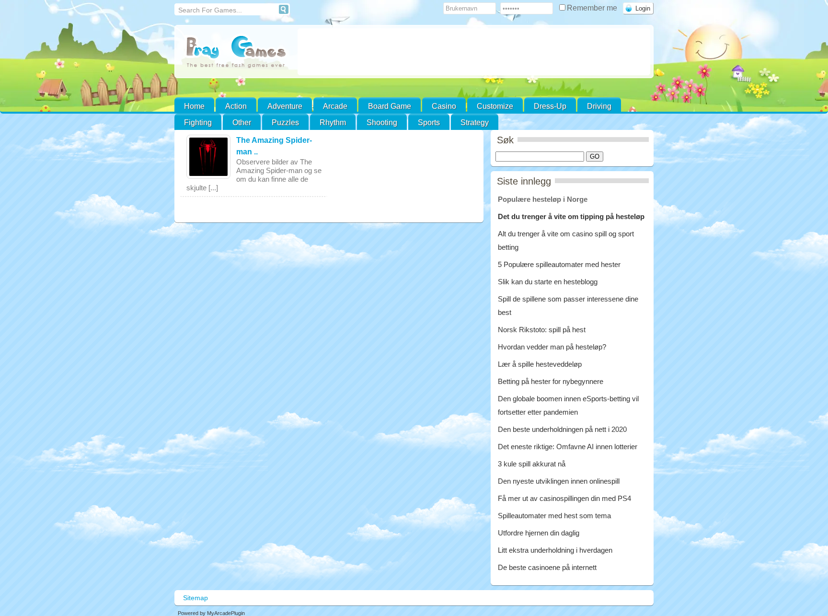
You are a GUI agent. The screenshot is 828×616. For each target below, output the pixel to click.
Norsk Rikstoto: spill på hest (542, 329)
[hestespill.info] (236, 52)
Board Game (389, 106)
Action (236, 106)
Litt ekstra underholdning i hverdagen (555, 550)
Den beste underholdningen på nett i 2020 (562, 429)
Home (194, 106)
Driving (599, 106)
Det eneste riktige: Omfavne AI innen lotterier (567, 446)
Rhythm (333, 122)
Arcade (335, 106)
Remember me (593, 8)
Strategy (474, 122)
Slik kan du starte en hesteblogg (548, 282)
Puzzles (285, 122)
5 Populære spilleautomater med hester (559, 264)
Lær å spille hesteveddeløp (540, 364)
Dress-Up (550, 106)
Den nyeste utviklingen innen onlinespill (559, 481)
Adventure (284, 106)
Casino (444, 106)
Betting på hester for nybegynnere (550, 381)
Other (241, 122)
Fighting (198, 122)
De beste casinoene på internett (547, 567)
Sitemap (195, 598)
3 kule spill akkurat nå (531, 464)
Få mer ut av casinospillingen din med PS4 (564, 498)
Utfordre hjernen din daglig (538, 533)
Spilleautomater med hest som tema (554, 515)
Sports (429, 122)
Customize (495, 106)
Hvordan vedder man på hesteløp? (552, 347)
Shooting (382, 122)
